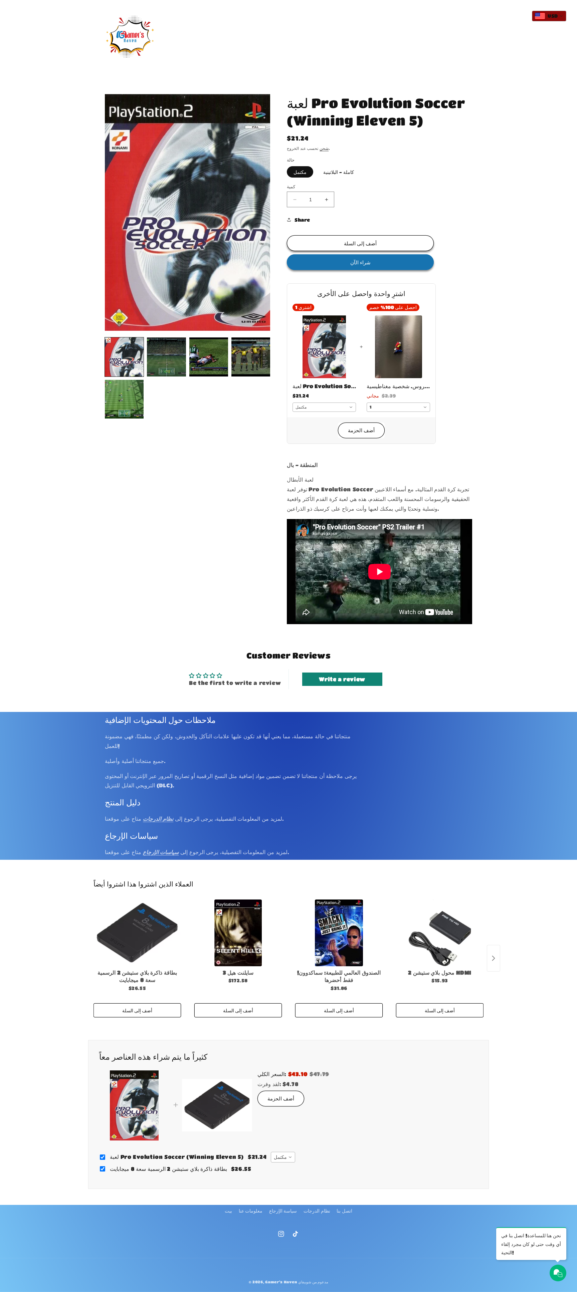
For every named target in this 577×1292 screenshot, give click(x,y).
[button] (251, 30)
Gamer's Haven (281, 1282)
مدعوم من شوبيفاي (313, 1282)
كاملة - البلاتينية (338, 172)
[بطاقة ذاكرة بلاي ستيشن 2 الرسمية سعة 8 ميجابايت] (137, 932)
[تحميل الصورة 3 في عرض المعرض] (208, 356)
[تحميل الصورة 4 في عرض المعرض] (250, 356)
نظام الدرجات (317, 1210)
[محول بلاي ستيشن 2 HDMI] (439, 932)
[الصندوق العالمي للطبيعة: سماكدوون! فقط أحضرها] (339, 932)
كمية (291, 186)
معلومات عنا (251, 1210)
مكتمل (300, 172)
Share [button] (302, 219)
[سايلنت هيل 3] (238, 932)
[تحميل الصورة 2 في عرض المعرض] (166, 356)
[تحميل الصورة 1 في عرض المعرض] (124, 356)
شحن (324, 148)
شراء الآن (360, 262)
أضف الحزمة (361, 430)
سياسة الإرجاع (283, 1210)
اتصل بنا (344, 1210)
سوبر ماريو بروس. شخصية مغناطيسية (398, 386)
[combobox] (324, 407)
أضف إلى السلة (137, 1010)
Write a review (342, 679)
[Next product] (493, 958)
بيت (228, 1210)
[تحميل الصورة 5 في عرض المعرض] (124, 399)
